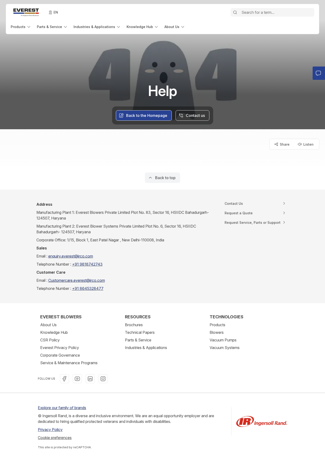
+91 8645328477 (87, 288)
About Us (48, 324)
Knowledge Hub (54, 332)
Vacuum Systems (225, 347)
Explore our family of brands (62, 407)
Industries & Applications (146, 347)
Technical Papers (140, 332)
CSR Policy (50, 340)
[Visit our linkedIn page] (90, 378)
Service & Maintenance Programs (69, 362)
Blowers (217, 332)
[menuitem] (21, 26)
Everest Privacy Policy (59, 347)
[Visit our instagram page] (103, 378)
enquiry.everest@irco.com (70, 256)
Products (217, 324)
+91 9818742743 (87, 264)
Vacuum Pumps (223, 340)
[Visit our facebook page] (64, 378)
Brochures (134, 324)
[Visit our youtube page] (77, 378)
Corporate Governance (60, 355)
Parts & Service (138, 340)
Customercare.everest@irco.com (76, 280)
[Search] (235, 12)
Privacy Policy (50, 429)
